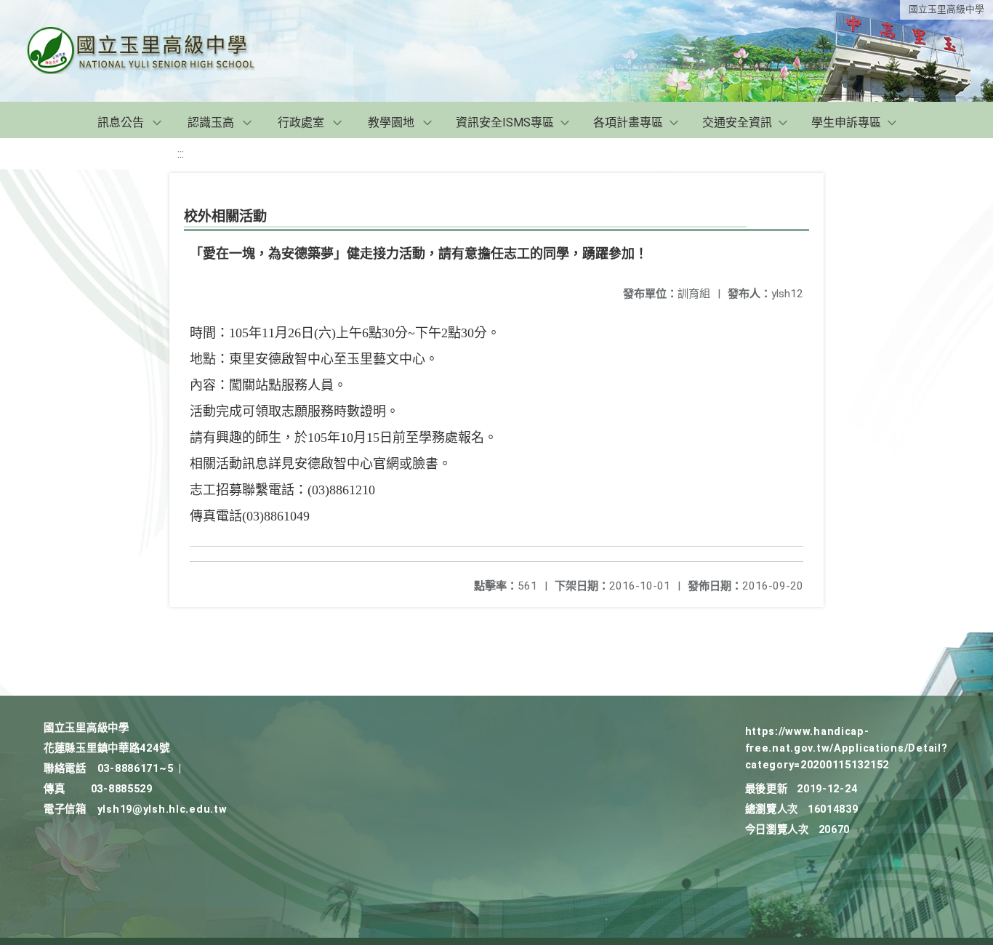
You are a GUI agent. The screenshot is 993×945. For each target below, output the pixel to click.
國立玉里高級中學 (946, 9)
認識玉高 (211, 122)
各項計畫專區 (628, 122)
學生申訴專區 (846, 122)
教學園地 (391, 122)
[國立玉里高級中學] (158, 50)
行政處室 (301, 122)
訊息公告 (120, 122)
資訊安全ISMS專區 (505, 122)
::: (180, 154)
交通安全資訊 (737, 122)
